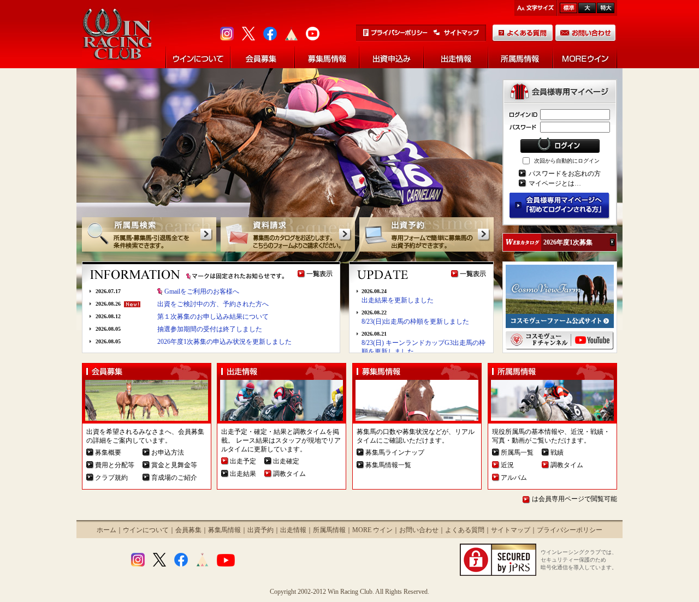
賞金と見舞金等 (174, 465)
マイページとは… (555, 183)
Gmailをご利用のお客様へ (201, 291)
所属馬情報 (329, 530)
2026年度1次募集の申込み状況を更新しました (224, 341)
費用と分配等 (114, 465)
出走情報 (293, 530)
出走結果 (243, 474)
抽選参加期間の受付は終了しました (209, 329)
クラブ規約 (111, 477)
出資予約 (260, 530)
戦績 (557, 452)
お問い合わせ (419, 530)
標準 (568, 8)
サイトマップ (510, 530)
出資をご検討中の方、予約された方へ (213, 304)
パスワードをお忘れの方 (565, 173)
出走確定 (286, 461)
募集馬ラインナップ (394, 452)
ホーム (106, 530)
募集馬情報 (224, 530)
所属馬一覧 (517, 452)
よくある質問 (464, 530)
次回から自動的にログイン (567, 161)
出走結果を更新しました (398, 300)
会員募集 (188, 530)
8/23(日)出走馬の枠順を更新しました (415, 321)
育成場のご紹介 (174, 477)
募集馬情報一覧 (388, 465)
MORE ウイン (372, 530)
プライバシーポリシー (569, 530)
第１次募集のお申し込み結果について (213, 316)
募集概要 (108, 452)
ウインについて (146, 530)
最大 (605, 8)
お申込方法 (167, 452)
